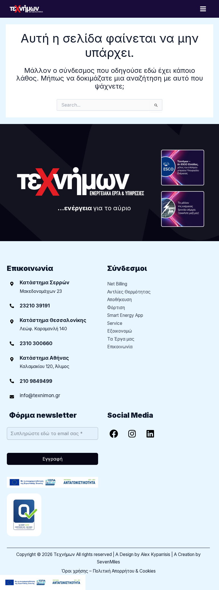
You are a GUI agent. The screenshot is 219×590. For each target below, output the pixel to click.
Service (114, 323)
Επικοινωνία (120, 346)
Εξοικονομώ (119, 331)
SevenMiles (108, 562)
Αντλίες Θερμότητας (129, 292)
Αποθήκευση (119, 299)
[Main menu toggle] (203, 8)
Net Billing (117, 284)
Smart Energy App (125, 315)
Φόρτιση (116, 307)
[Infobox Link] (52, 306)
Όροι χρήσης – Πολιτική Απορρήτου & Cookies (108, 571)
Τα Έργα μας (120, 339)
